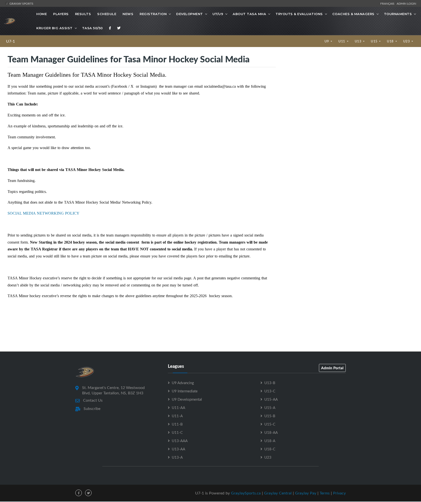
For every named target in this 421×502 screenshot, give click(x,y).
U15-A (269, 407)
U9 (327, 41)
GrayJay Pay (305, 493)
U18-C (269, 448)
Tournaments (398, 14)
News (128, 14)
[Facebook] (110, 28)
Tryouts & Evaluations (299, 14)
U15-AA (271, 399)
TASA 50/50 (92, 28)
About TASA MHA (249, 14)
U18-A (269, 440)
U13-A (177, 457)
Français (388, 3)
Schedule (106, 14)
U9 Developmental (187, 399)
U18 (390, 41)
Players (61, 14)
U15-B (269, 415)
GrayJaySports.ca (246, 493)
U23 (407, 41)
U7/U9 (217, 14)
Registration (153, 14)
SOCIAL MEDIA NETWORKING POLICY (43, 213)
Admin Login (406, 3)
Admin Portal (332, 367)
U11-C (177, 432)
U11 (342, 41)
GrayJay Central (278, 493)
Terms (325, 493)
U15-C (269, 424)
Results (83, 14)
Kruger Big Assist (54, 28)
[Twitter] (119, 28)
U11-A (177, 415)
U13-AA (178, 448)
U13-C (269, 390)
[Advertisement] (348, 95)
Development (189, 14)
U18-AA (271, 432)
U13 (358, 41)
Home (41, 14)
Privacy (339, 493)
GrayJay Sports (21, 3)
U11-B (177, 424)
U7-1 (10, 41)
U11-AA (178, 407)
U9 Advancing (183, 382)
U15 (374, 41)
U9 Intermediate (185, 390)
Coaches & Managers (353, 14)
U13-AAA (180, 440)
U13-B (269, 382)
